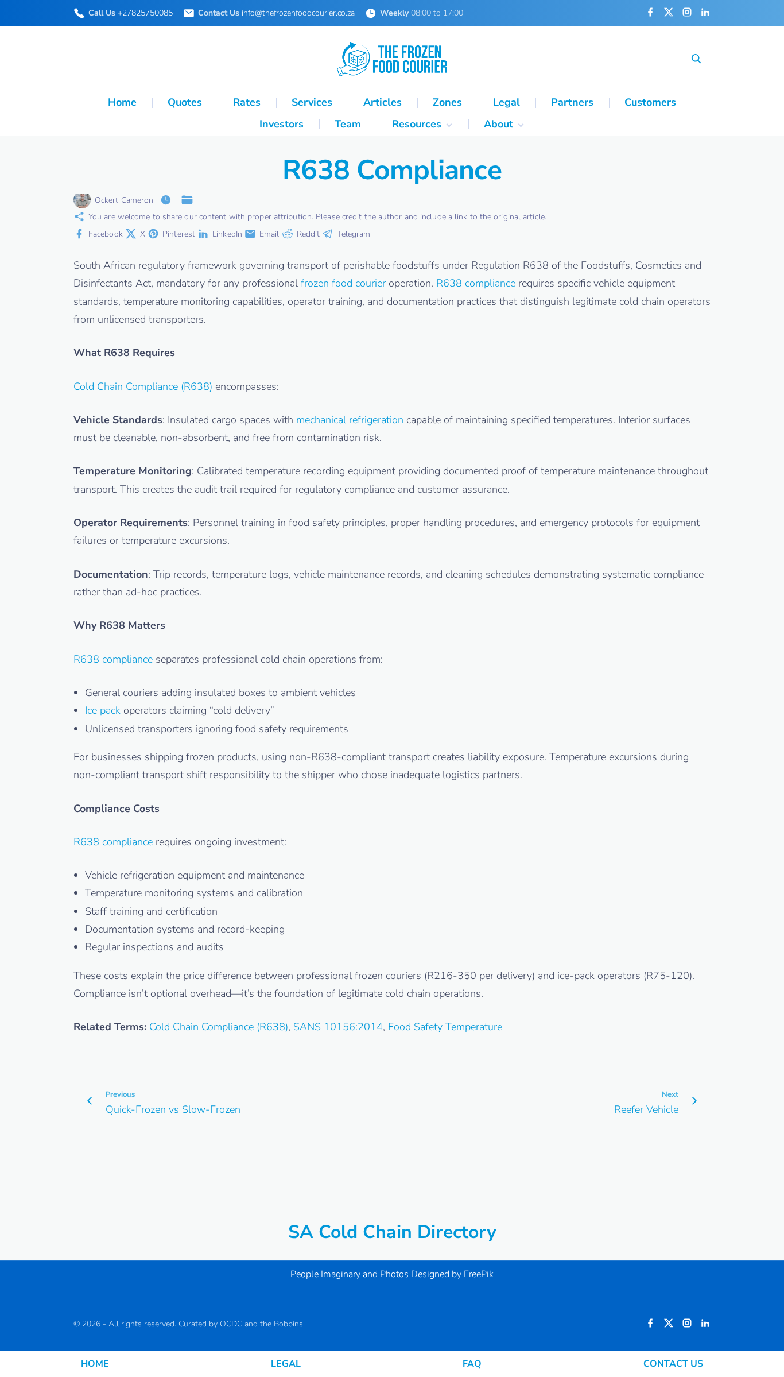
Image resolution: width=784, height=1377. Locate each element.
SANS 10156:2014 (338, 1027)
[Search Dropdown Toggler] (696, 59)
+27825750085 (145, 12)
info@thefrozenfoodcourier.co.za (298, 12)
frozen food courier (343, 283)
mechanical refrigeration (349, 420)
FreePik (479, 1274)
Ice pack (103, 710)
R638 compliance (475, 283)
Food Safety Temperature (445, 1027)
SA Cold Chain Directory (392, 1232)
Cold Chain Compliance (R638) (142, 386)
